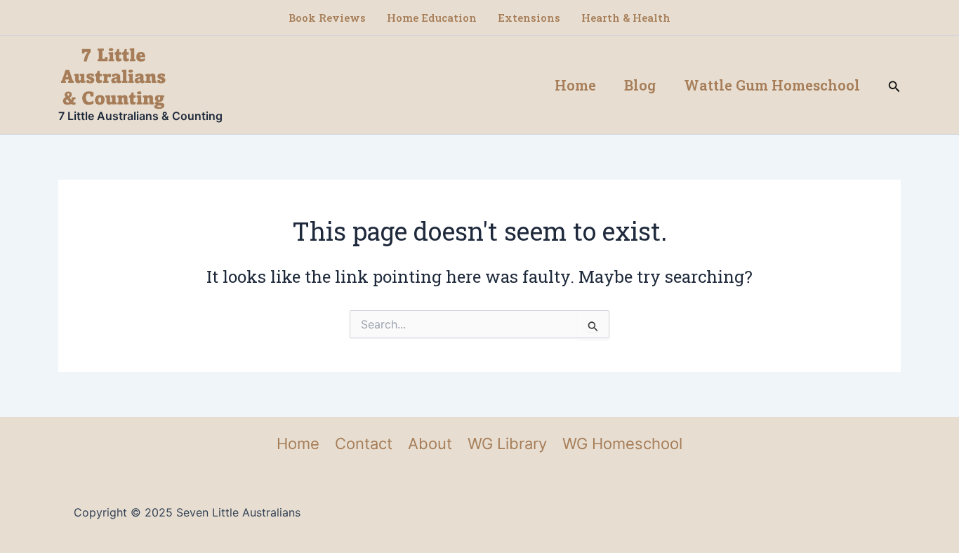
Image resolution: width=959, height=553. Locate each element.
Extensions (529, 18)
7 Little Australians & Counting (140, 116)
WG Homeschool (622, 443)
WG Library (507, 443)
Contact (363, 443)
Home (575, 85)
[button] (894, 85)
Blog (640, 85)
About (430, 443)
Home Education (432, 18)
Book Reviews (327, 18)
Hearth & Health (625, 18)
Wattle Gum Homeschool (772, 85)
